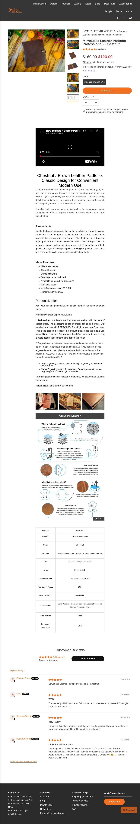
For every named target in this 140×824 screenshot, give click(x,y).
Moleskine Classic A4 (94, 82)
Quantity (88, 97)
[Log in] (124, 18)
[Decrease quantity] (86, 103)
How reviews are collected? (23, 761)
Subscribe (114, 802)
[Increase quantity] (96, 103)
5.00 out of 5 (59, 657)
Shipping (87, 62)
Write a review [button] (88, 658)
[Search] (118, 18)
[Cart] (130, 18)
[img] (55, 680)
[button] (89, 49)
